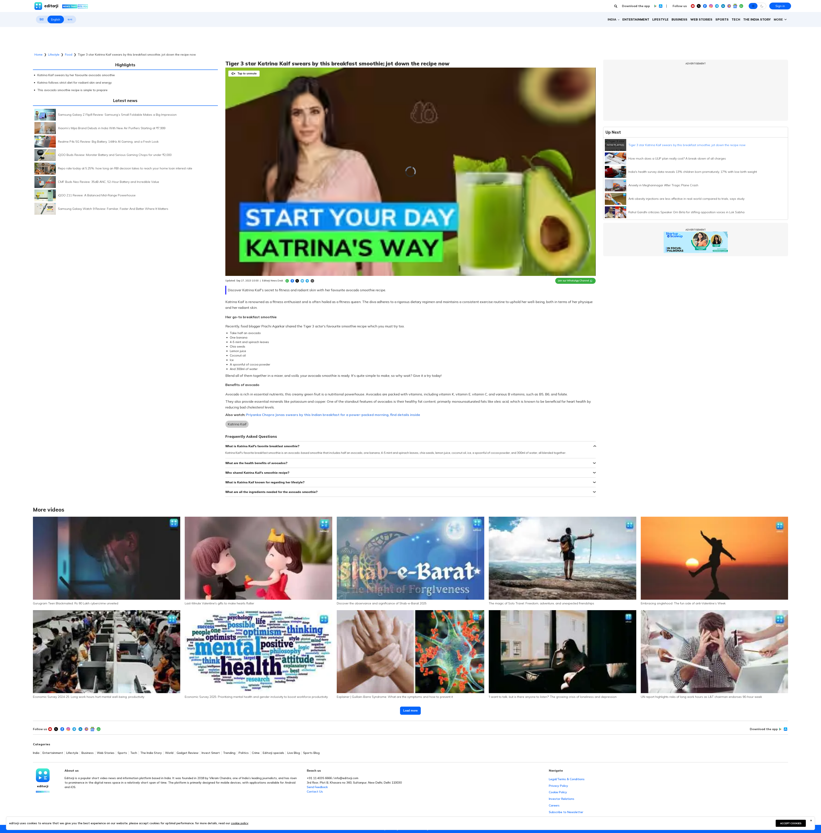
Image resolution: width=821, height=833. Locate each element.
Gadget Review (187, 753)
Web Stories (701, 19)
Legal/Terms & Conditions (567, 779)
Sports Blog (311, 753)
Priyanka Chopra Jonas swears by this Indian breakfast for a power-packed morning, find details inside (333, 415)
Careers (554, 805)
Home (38, 54)
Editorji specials (273, 753)
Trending (229, 753)
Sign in (780, 6)
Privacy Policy (558, 786)
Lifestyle (660, 19)
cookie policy (239, 823)
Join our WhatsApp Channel (573, 280)
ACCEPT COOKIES (790, 823)
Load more (410, 710)
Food (68, 54)
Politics (244, 753)
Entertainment (635, 19)
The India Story (757, 19)
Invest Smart (211, 753)
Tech (736, 19)
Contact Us (315, 791)
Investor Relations (561, 799)
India (36, 753)
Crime (256, 753)
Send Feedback (317, 787)
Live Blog (293, 753)
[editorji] (43, 775)
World (169, 753)
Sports (722, 19)
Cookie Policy (558, 792)
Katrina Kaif (237, 424)
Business (679, 19)
